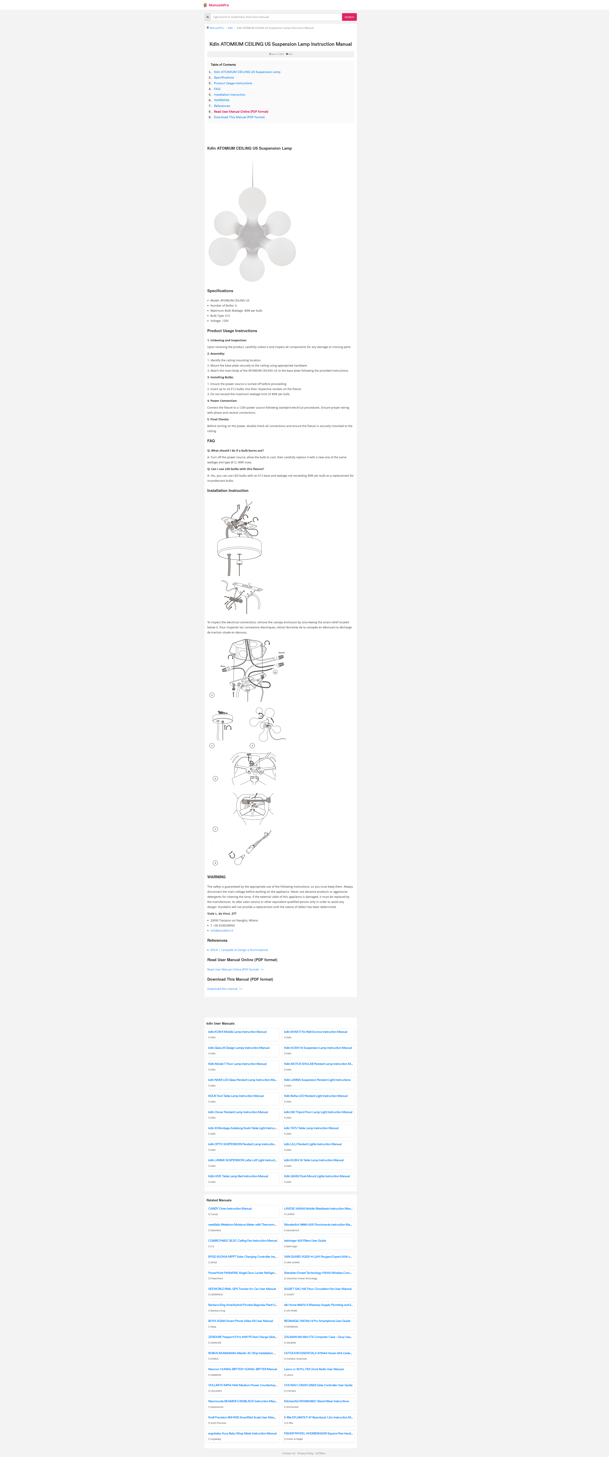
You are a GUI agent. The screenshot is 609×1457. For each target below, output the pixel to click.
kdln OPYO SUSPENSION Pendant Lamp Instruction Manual (247, 1144)
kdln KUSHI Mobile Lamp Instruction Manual (237, 1031)
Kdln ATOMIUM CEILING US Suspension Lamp (247, 72)
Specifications (224, 77)
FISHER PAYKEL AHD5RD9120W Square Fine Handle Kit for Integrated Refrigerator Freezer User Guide (351, 1433)
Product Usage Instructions (233, 83)
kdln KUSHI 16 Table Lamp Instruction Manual (314, 1160)
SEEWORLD (216, 1294)
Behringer (292, 1246)
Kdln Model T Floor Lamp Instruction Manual (237, 1064)
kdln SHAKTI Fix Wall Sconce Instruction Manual (315, 1031)
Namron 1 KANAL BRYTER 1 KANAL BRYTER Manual (242, 1369)
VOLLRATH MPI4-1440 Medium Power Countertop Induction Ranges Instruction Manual (266, 1385)
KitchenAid (292, 1406)
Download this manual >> (224, 989)
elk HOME (291, 1310)
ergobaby (215, 1438)
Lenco (289, 1374)
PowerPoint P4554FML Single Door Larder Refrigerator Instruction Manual (256, 1273)
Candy (214, 1214)
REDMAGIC (292, 1326)
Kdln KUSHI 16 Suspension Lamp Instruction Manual (318, 1048)
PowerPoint (216, 1278)
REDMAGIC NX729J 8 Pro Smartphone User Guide (317, 1321)
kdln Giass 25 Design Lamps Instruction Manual (238, 1048)
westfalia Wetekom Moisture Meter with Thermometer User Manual (252, 1224)
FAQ (217, 89)
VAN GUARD (293, 1262)
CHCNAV (291, 1390)
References (222, 106)
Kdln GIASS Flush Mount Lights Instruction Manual (317, 1176)
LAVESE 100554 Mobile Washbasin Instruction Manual (319, 1208)
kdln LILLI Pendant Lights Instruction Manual (312, 1144)
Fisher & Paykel (294, 1438)
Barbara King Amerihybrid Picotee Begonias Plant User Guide (248, 1305)
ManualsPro (219, 5)
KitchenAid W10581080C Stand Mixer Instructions (316, 1401)
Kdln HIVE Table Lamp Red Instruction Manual (238, 1176)
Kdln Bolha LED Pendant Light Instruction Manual (315, 1096)
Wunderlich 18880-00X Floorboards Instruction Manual (320, 1224)
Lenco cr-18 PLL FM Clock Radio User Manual (314, 1369)
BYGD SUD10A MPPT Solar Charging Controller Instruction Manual (252, 1256)
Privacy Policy (305, 1453)
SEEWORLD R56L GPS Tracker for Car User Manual (242, 1289)
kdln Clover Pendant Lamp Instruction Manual (238, 1112)
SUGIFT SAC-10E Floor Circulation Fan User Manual (317, 1289)
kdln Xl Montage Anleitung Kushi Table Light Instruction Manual (249, 1128)
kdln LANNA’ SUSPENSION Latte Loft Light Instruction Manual (248, 1160)
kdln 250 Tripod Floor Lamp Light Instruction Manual (318, 1112)
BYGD (213, 1262)
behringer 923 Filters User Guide (305, 1240)
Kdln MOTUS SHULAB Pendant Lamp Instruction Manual (321, 1064)
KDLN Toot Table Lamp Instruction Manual (236, 1096)
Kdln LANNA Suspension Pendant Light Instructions (317, 1080)
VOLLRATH (216, 1390)
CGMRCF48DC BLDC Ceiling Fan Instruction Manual (242, 1240)
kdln (230, 28)
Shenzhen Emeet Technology (301, 1278)
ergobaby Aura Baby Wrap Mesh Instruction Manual (242, 1433)
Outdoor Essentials (296, 1358)
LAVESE (290, 1214)
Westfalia (215, 1230)
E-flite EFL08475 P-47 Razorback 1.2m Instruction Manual (321, 1417)
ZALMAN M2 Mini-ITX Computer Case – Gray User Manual (323, 1337)
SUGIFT (290, 1294)
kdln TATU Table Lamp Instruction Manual (311, 1128)
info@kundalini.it (221, 930)
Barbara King (217, 1310)
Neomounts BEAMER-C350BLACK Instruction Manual (243, 1401)
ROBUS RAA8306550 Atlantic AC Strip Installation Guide (244, 1353)
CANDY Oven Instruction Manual (230, 1208)
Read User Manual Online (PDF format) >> (235, 969)
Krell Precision (218, 1422)
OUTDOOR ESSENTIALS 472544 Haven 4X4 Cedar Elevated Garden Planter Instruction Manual (346, 1353)
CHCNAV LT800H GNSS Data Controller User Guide (318, 1385)
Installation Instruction (229, 94)
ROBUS (214, 1358)
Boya (213, 1326)
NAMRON (215, 1374)
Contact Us (288, 1453)
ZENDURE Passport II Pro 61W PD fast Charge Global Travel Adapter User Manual (261, 1337)
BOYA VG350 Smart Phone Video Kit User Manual (240, 1321)
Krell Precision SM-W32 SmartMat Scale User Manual (243, 1417)
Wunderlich (292, 1230)
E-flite (289, 1422)
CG (212, 1246)
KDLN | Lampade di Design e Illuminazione (239, 950)
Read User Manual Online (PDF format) (241, 111)
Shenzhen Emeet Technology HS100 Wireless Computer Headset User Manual (335, 1273)
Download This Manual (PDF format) (239, 117)
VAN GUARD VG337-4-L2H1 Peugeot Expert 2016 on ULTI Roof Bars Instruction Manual (340, 1256)
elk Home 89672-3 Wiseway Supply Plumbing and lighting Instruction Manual (334, 1305)
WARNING (221, 100)
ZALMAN (291, 1342)
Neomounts (216, 1406)
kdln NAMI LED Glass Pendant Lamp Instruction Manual (244, 1080)
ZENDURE (215, 1342)
